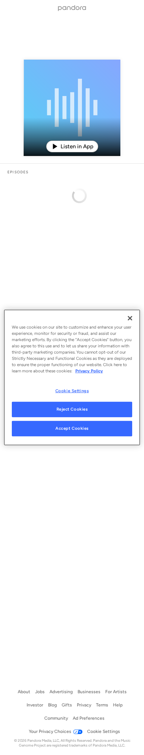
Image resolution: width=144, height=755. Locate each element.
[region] (72, 377)
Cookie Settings (72, 390)
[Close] (130, 318)
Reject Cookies (72, 409)
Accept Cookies (72, 428)
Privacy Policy (89, 370)
